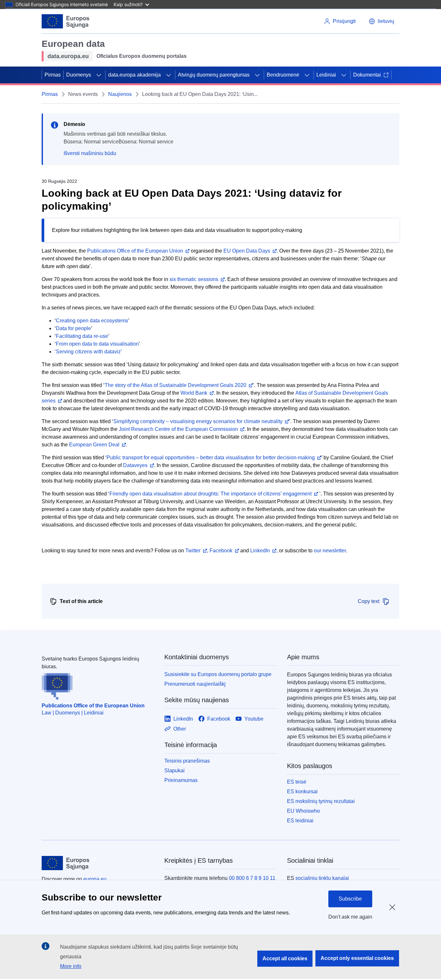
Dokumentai (367, 75)
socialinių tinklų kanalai (322, 878)
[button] (381, 21)
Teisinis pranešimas (187, 761)
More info (70, 966)
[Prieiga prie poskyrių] (98, 75)
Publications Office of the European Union (93, 705)
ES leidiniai (300, 820)
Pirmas (53, 75)
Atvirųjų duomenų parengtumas (214, 75)
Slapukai (174, 770)
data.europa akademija (134, 75)
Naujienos (120, 94)
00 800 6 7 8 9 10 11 (252, 878)
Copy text (368, 601)
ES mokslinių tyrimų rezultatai (321, 801)
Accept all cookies (284, 958)
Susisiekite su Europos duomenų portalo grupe (218, 674)
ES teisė (296, 782)
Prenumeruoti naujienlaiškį (195, 684)
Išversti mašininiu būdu (90, 153)
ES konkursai (302, 791)
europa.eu (95, 879)
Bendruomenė (283, 75)
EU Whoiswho (303, 811)
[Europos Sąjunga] (66, 21)
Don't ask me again (350, 917)
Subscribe (350, 898)
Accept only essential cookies (357, 958)
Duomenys (78, 75)
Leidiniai (326, 75)
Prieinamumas (181, 780)
